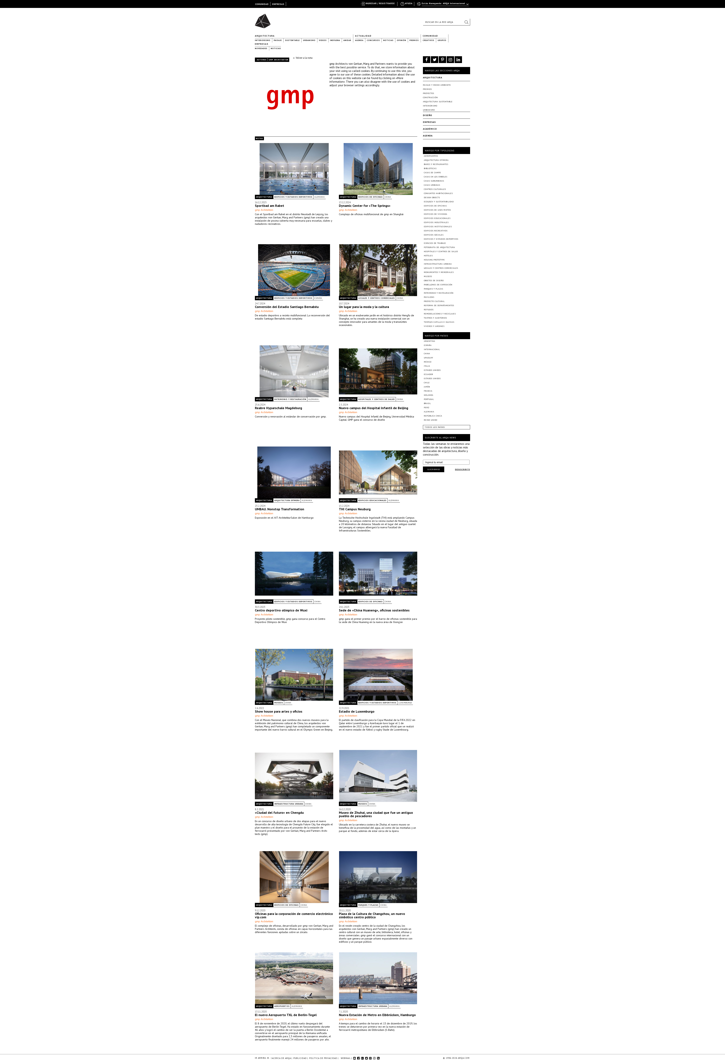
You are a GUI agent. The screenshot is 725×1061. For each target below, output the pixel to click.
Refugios (428, 309)
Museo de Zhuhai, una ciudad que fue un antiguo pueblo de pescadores (376, 814)
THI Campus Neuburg (355, 509)
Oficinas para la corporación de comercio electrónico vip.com (294, 915)
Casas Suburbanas (434, 181)
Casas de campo (432, 172)
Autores (262, 60)
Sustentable (292, 40)
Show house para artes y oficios (278, 711)
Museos (278, 702)
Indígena (335, 40)
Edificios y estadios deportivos (293, 197)
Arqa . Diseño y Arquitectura (264, 19)
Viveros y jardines (434, 326)
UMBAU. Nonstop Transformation (279, 509)
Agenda (359, 40)
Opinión (401, 40)
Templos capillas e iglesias (439, 322)
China (388, 197)
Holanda (428, 395)
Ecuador (428, 374)
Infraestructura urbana (288, 804)
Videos (323, 40)
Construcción (430, 97)
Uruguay (428, 357)
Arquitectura (265, 36)
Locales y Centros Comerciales (376, 298)
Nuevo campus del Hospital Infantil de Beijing (373, 408)
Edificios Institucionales (438, 226)
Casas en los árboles (435, 177)
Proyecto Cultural (434, 301)
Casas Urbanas (432, 185)
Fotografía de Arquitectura (439, 247)
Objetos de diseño (434, 280)
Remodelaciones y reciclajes (440, 314)
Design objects (432, 197)
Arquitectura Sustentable (438, 101)
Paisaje (278, 40)
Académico (430, 128)
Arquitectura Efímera (287, 500)
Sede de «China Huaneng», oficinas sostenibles (374, 610)
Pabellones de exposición (438, 284)
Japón (427, 387)
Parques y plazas (368, 905)
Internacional (432, 349)
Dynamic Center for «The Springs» (364, 205)
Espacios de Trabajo (435, 243)
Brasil (427, 403)
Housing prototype (434, 260)
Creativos (428, 40)
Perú (426, 407)
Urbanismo (309, 40)
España (318, 298)
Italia (427, 366)
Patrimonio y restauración (290, 399)
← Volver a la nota (302, 57)
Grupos (442, 40)
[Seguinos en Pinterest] (442, 59)
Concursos (373, 40)
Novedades (261, 48)
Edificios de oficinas (370, 197)
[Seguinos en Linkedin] (458, 59)
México (427, 362)
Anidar (347, 40)
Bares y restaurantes (436, 164)
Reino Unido (430, 420)
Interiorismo (262, 40)
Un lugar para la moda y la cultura (364, 307)
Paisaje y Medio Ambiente (437, 85)
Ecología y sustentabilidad (439, 201)
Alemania (319, 197)
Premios (414, 40)
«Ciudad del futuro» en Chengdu (279, 812)
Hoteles (428, 255)
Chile (427, 382)
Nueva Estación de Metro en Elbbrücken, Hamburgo (377, 1015)
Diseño (427, 115)
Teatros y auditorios (435, 318)
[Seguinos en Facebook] (426, 59)
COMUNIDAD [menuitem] (262, 4)
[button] (466, 22)
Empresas (261, 44)
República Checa (433, 416)
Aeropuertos (282, 1006)
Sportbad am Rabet (269, 205)
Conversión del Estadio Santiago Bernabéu (287, 307)
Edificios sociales (433, 235)
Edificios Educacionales (372, 500)
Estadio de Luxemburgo (356, 711)
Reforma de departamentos (439, 305)
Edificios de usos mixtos (437, 210)
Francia (428, 391)
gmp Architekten (264, 210)
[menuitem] (443, 5)
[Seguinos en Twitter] (434, 59)
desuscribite (462, 469)
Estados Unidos (432, 370)
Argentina (429, 341)
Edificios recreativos (435, 230)
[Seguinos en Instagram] (450, 59)
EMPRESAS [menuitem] (278, 4)
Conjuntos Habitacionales (438, 193)
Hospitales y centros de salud (376, 399)
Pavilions (429, 297)
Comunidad (430, 36)
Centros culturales (435, 189)
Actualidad (363, 36)
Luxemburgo (405, 702)
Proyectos (428, 93)
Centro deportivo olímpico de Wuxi (281, 610)
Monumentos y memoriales (439, 272)
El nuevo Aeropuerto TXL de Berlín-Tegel (286, 1015)
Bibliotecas (430, 168)
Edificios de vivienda (435, 214)
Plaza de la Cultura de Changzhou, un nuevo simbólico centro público (372, 915)
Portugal (429, 399)
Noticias (388, 40)
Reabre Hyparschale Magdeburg (278, 408)
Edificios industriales (436, 222)
